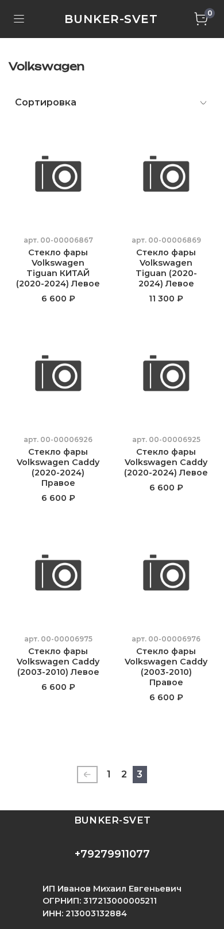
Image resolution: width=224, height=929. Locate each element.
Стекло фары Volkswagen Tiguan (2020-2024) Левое (166, 268)
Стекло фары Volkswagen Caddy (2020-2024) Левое (166, 462)
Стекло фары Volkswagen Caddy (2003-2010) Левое (58, 661)
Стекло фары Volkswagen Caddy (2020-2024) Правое (58, 467)
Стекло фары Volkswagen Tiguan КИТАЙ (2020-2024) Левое (58, 268)
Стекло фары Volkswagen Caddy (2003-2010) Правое (166, 667)
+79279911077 (112, 854)
